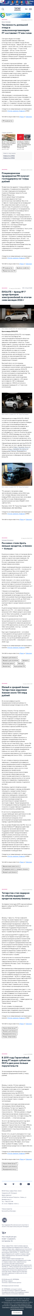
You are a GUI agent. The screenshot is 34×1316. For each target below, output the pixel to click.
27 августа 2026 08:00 (15, 288)
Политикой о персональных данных (13, 1307)
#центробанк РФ (19, 666)
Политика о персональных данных (11, 1282)
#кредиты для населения (10, 660)
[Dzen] (21, 1184)
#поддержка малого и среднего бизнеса (15, 869)
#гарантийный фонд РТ (10, 1028)
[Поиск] (3, 9)
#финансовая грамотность (11, 866)
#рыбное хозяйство (23, 268)
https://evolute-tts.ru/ (21, 447)
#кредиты (25, 660)
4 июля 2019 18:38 (27, 1054)
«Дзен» (21, 117)
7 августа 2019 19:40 (27, 889)
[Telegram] (13, 1184)
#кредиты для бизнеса (10, 657)
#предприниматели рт (10, 1034)
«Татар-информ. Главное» (16, 111)
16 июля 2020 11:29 (27, 683)
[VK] (5, 1184)
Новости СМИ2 (9, 156)
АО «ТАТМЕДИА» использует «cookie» (12, 1289)
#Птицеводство (8, 121)
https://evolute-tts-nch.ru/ (17, 449)
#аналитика (6, 666)
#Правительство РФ (9, 271)
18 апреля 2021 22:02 (26, 170)
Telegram (29, 117)
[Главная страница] (17, 9)
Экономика (4, 19)
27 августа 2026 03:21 (26, 538)
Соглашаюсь (17, 1312)
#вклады (20, 663)
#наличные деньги (8, 663)
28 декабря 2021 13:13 (26, 20)
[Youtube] (29, 1184)
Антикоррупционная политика (10, 1285)
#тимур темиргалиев (9, 1036)
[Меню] (30, 9)
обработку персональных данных (21, 1305)
